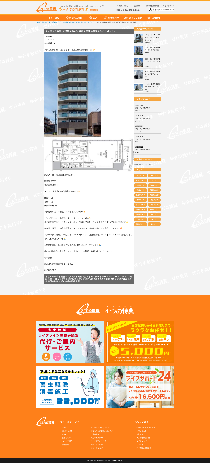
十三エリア (154, 180)
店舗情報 (156, 18)
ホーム (64, 427)
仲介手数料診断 (97, 438)
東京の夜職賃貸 (145, 448)
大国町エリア (154, 190)
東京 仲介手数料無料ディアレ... (142, 107)
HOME (56, 18)
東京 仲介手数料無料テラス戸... (142, 128)
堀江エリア (140, 175)
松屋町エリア (140, 195)
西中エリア (140, 200)
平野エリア (154, 219)
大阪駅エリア (154, 209)
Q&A (94, 18)
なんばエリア (140, 180)
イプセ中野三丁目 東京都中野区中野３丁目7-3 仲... (153, 86)
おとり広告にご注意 (98, 441)
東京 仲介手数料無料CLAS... (142, 149)
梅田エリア (140, 185)
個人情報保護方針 (152, 6)
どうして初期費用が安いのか (102, 431)
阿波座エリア (140, 224)
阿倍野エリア (140, 214)
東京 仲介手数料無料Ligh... (142, 139)
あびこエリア (140, 205)
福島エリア (154, 214)
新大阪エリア (140, 209)
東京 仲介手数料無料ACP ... (142, 118)
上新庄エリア (140, 219)
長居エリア (154, 205)
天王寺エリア (154, 195)
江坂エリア (154, 200)
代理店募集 (95, 434)
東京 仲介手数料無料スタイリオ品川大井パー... (152, 61)
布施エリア (154, 175)
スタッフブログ (97, 448)
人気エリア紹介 (97, 445)
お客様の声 (113, 18)
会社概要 (137, 6)
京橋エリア (140, 190)
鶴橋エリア (154, 224)
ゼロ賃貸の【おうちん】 (100, 427)
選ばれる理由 (75, 18)
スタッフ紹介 (135, 18)
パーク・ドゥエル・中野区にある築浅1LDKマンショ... (153, 37)
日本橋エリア (154, 185)
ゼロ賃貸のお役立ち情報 (145, 427)
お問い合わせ (123, 6)
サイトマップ (169, 6)
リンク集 (139, 445)
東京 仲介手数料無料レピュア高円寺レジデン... (152, 74)
